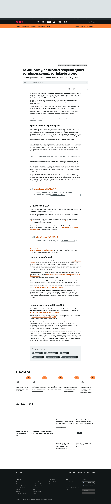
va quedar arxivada (61, 221)
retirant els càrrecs (35, 221)
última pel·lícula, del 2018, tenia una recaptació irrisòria (48, 287)
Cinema (64, 353)
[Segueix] (41, 353)
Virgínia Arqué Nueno (61, 427)
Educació (36, 353)
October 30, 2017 (68, 241)
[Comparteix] (73, 88)
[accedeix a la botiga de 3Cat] (89, 22)
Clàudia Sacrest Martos (37, 391)
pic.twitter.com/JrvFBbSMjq (45, 189)
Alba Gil (65, 448)
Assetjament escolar (69, 357)
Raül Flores (78, 446)
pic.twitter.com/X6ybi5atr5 (47, 237)
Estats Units (37, 357)
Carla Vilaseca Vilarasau (85, 392)
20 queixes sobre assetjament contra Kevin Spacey (44, 312)
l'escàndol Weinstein (35, 250)
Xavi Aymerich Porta (68, 391)
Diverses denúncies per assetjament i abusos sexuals (45, 248)
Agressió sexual (51, 357)
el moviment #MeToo (48, 250)
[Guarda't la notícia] (69, 88)
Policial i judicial (50, 353)
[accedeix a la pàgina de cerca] (91, 22)
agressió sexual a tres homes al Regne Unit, (44, 317)
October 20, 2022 (58, 195)
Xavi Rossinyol (59, 448)
